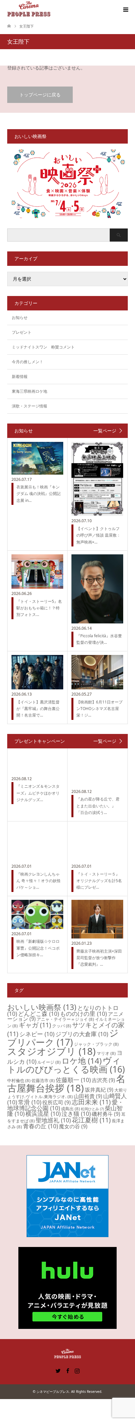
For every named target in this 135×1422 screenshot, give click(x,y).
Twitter (58, 1370)
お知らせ (20, 317)
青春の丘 (40, 1126)
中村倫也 (18, 1080)
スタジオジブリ (51, 1051)
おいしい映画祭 (41, 1007)
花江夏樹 (91, 1120)
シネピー (36, 1034)
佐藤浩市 (43, 1080)
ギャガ (35, 1024)
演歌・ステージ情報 (29, 406)
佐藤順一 (73, 1080)
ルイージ (49, 1062)
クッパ (61, 1026)
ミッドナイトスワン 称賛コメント (43, 347)
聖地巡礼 (53, 1120)
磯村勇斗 (106, 1113)
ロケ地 (82, 1060)
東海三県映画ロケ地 (29, 391)
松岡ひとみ (92, 1109)
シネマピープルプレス (52, 1391)
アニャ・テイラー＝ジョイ (65, 1019)
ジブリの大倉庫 (81, 1034)
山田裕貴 (88, 1096)
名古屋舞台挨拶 (66, 1083)
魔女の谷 (73, 1126)
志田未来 (91, 1101)
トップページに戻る (40, 94)
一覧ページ (104, 430)
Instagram (77, 1370)
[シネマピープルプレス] (28, 9)
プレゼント (21, 332)
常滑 (29, 1102)
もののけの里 (83, 1013)
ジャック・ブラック (96, 1044)
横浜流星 (43, 1113)
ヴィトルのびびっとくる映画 (66, 1064)
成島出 (70, 1109)
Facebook (67, 1370)
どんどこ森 (38, 1013)
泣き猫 (76, 1113)
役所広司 (56, 1102)
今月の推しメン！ (27, 362)
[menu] (125, 10)
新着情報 (20, 376)
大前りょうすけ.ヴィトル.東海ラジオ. (67, 1093)
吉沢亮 (103, 1080)
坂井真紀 (99, 1089)
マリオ (106, 1053)
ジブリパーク (63, 1037)
